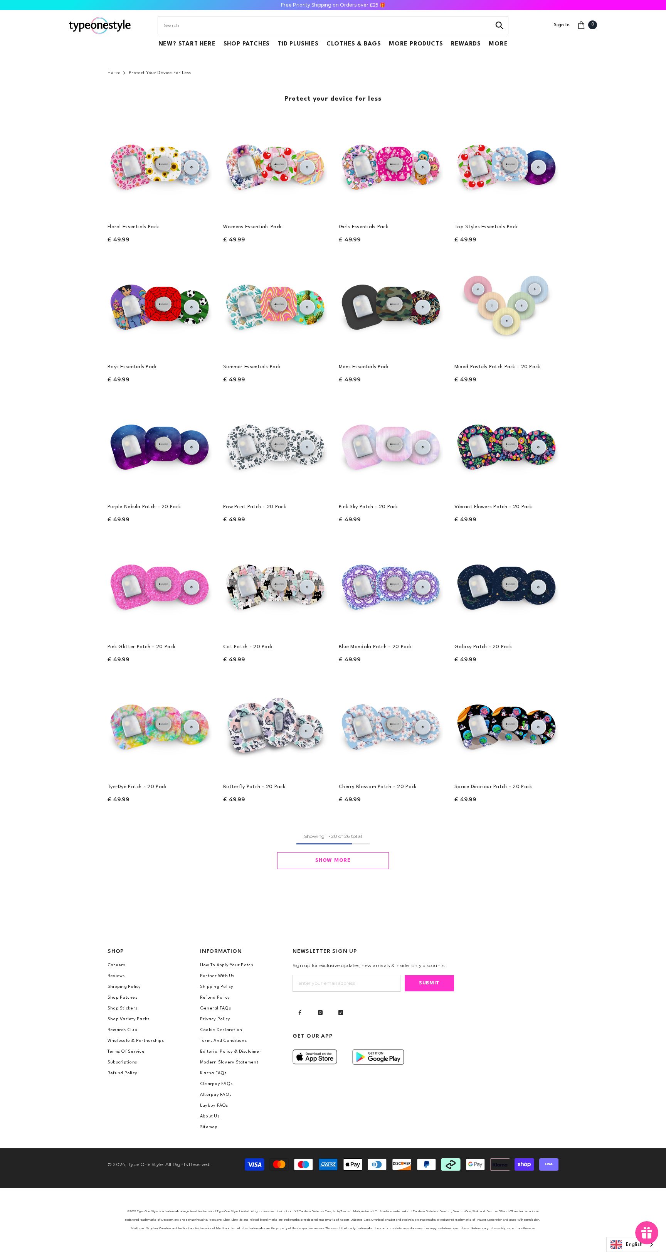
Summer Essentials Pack (252, 366)
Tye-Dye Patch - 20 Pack (137, 786)
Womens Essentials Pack (252, 226)
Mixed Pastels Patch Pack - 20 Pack (497, 366)
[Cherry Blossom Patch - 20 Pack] (391, 725)
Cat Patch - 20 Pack (247, 646)
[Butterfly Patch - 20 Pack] (275, 725)
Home (114, 73)
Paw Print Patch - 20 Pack (254, 506)
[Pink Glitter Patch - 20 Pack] (160, 585)
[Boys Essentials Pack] (160, 305)
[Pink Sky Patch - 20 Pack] (391, 445)
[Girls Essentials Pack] (391, 165)
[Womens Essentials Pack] (275, 165)
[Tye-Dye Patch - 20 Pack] (160, 725)
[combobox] (324, 25)
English (634, 1244)
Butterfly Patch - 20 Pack (254, 786)
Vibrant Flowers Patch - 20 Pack (493, 506)
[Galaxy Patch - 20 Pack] (506, 585)
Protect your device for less (160, 73)
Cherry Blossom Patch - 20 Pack (377, 786)
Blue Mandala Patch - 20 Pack (375, 646)
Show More (332, 860)
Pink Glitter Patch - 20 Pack (141, 646)
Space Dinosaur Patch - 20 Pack (493, 786)
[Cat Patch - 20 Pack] (275, 585)
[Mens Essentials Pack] (391, 305)
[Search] (499, 25)
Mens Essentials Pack (364, 366)
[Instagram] (320, 1012)
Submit (429, 983)
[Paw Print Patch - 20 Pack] (275, 445)
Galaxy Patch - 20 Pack (483, 646)
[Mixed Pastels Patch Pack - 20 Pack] (506, 305)
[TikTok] (340, 1012)
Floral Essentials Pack (133, 226)
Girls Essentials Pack (363, 226)
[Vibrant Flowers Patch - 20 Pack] (506, 445)
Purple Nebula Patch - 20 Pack (144, 506)
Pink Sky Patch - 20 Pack (368, 506)
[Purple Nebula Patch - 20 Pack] (160, 445)
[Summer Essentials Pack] (275, 305)
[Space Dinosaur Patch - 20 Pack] (506, 725)
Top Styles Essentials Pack (486, 226)
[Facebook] (300, 1012)
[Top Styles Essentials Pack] (506, 165)
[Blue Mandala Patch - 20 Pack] (391, 585)
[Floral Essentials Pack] (160, 165)
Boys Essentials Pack (132, 366)
